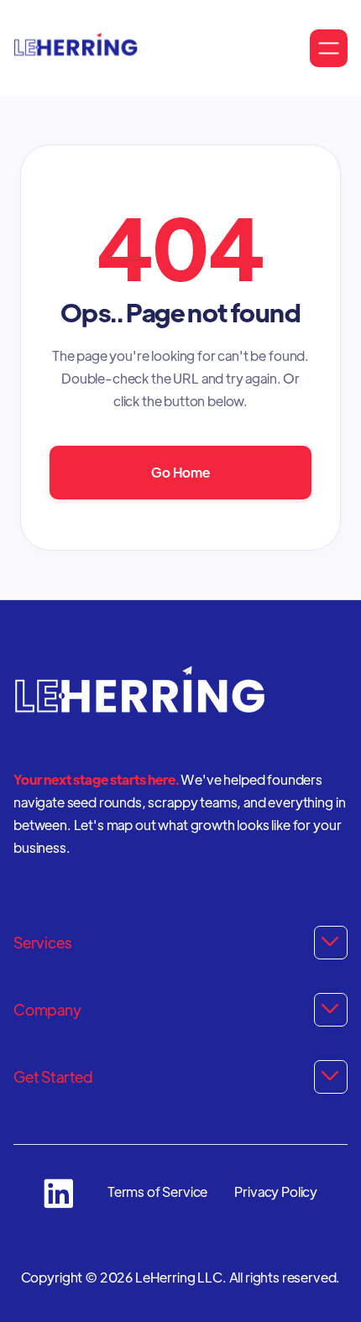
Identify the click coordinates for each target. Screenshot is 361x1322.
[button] (329, 48)
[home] (75, 48)
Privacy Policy (275, 1192)
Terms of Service (157, 1192)
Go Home (180, 472)
